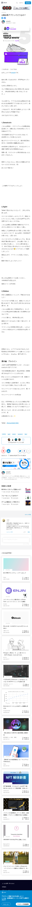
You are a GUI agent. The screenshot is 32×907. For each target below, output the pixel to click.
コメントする (26, 543)
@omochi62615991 (13, 423)
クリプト (4, 12)
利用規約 (4, 887)
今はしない (6, 904)
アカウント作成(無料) (23, 904)
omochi (13, 73)
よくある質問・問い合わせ (8, 883)
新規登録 (28, 3)
